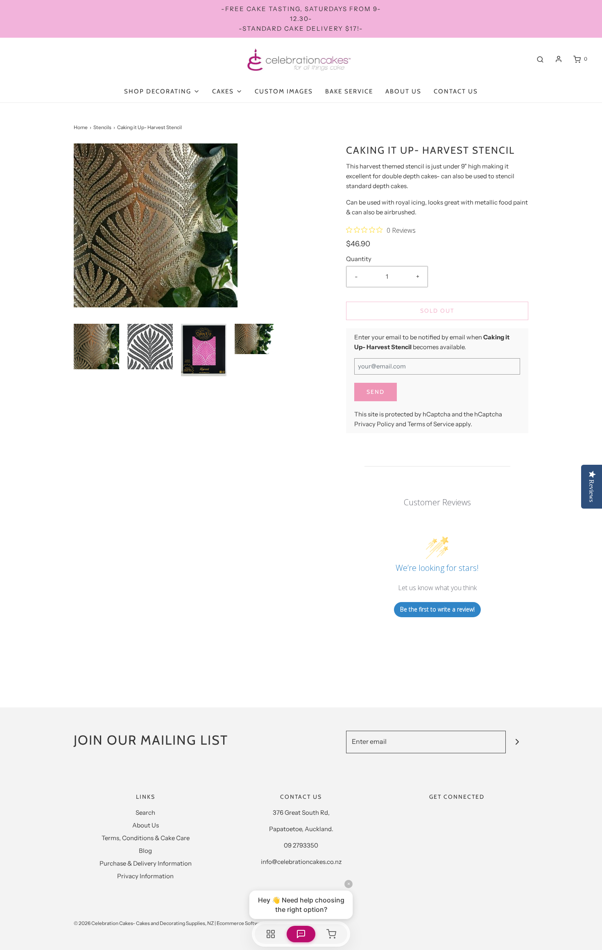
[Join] (517, 742)
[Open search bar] (540, 59)
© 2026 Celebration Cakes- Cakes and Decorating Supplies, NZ (144, 923)
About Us (403, 91)
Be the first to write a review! (437, 609)
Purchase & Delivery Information (146, 863)
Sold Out (437, 310)
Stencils (102, 127)
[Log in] (559, 59)
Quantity (358, 259)
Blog (145, 851)
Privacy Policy (374, 424)
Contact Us (456, 91)
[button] (96, 346)
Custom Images (284, 91)
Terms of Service (430, 424)
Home (81, 127)
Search (145, 812)
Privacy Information (145, 876)
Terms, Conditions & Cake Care (146, 838)
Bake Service (349, 91)
